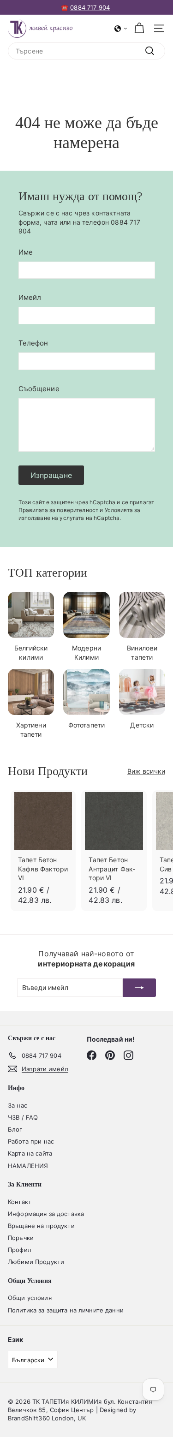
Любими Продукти (36, 1261)
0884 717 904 (90, 7)
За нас (17, 1105)
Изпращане (51, 475)
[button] (121, 28)
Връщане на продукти (41, 1225)
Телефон (33, 343)
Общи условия (30, 1297)
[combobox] (86, 51)
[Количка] (139, 28)
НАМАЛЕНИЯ (28, 1165)
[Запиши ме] (139, 987)
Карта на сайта (30, 1153)
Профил (19, 1249)
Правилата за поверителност (58, 510)
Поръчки (21, 1237)
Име (25, 252)
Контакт (19, 1201)
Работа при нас (31, 1141)
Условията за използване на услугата (79, 514)
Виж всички (146, 771)
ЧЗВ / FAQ (23, 1117)
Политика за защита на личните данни (66, 1310)
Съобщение (39, 388)
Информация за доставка (46, 1213)
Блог (15, 1129)
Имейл (30, 297)
